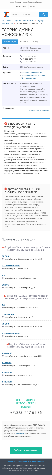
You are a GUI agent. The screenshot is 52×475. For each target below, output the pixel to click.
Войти (32, 6)
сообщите (20, 433)
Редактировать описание (38, 110)
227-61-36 (26, 412)
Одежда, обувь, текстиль (24, 21)
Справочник (6, 21)
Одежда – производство (32, 72)
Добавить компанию (26, 450)
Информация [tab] (10, 41)
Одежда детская (29, 78)
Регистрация (21, 6)
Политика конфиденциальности (31, 461)
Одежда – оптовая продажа (33, 75)
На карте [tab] (24, 41)
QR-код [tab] (35, 41)
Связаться (12, 461)
